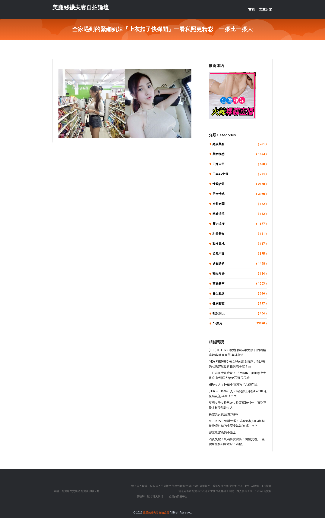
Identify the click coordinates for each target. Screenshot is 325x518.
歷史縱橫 (240, 224)
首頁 (251, 9)
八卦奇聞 (240, 204)
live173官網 (252, 485)
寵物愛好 (240, 273)
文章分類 (266, 9)
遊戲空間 (240, 253)
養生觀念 (240, 293)
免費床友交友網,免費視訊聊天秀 (80, 491)
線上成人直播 (139, 485)
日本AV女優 (240, 174)
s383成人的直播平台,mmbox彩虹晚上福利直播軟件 (180, 485)
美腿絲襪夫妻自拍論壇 (80, 7)
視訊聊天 (240, 313)
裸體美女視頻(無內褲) (223, 414)
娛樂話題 (240, 263)
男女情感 (240, 194)
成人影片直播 (244, 491)
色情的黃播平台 (178, 496)
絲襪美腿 (240, 144)
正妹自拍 (240, 164)
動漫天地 (240, 243)
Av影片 (240, 323)
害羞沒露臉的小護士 (222, 432)
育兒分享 (240, 283)
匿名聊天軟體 (155, 496)
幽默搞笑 (240, 214)
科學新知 (240, 234)
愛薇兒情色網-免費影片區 (228, 485)
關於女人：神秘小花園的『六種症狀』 (234, 384)
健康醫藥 (240, 303)
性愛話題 (240, 184)
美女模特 (240, 154)
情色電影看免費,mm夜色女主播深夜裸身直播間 (206, 491)
